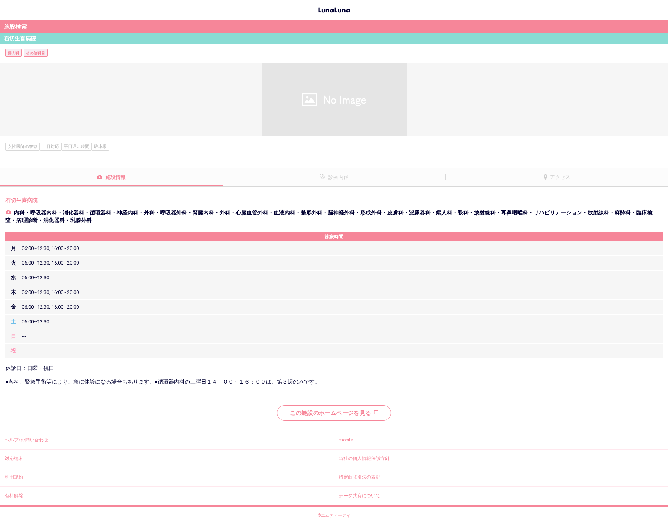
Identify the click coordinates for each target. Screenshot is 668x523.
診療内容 (338, 177)
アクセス (560, 177)
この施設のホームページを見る (330, 412)
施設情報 (116, 177)
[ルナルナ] (334, 9)
